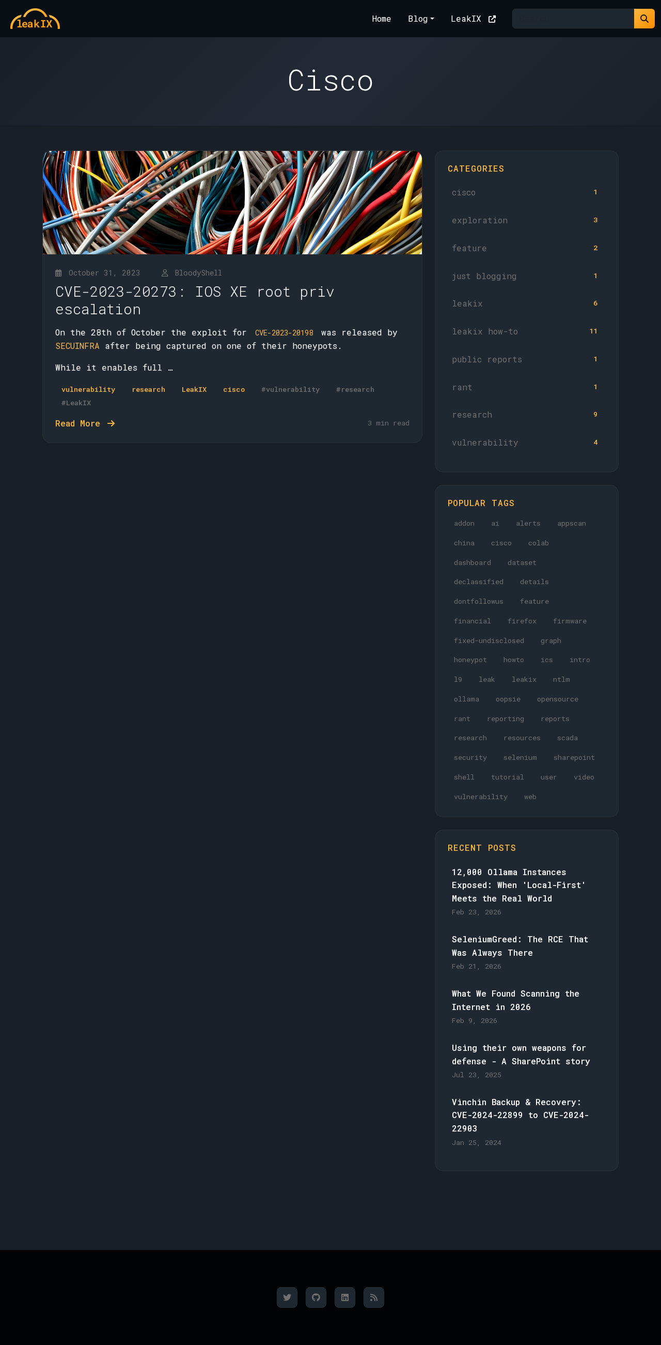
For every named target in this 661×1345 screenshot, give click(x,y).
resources (522, 737)
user (549, 777)
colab (538, 542)
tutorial (507, 777)
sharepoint (574, 757)
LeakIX (468, 18)
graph (551, 640)
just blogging (524, 275)
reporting (505, 718)
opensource (557, 699)
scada (567, 737)
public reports (524, 359)
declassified (478, 581)
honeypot (470, 659)
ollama (466, 699)
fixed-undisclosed (489, 640)
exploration (524, 220)
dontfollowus (478, 601)
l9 (458, 679)
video (584, 777)
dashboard (472, 562)
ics (547, 659)
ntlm (561, 679)
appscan (571, 523)
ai (495, 523)
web (530, 796)
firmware (570, 620)
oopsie (508, 699)
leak (487, 679)
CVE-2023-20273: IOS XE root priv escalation (195, 300)
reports (555, 718)
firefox (522, 620)
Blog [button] (418, 18)
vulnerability (524, 442)
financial (472, 620)
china (464, 542)
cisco (524, 192)
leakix (524, 303)
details (534, 581)
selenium (520, 757)
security (470, 757)
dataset (522, 562)
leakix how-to (524, 331)
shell (464, 777)
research (524, 414)
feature (524, 247)
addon (464, 523)
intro (580, 659)
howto (513, 659)
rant (524, 386)
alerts (528, 523)
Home (381, 18)
